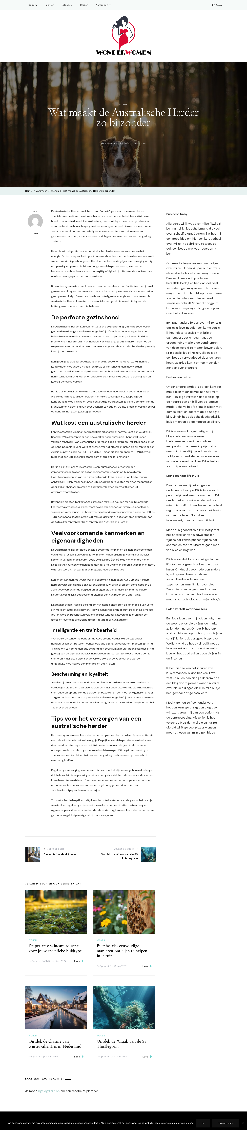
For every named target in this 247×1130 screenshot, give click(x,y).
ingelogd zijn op (49, 1091)
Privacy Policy (225, 1123)
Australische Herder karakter (69, 301)
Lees (77, 961)
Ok (203, 1123)
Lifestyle (67, 4)
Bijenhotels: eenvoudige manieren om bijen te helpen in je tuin (122, 951)
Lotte (35, 234)
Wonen (123, 104)
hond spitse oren (112, 604)
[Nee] (242, 1126)
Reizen (84, 4)
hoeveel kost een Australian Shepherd (113, 437)
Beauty (33, 4)
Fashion (49, 4)
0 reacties (140, 144)
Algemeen (102, 4)
